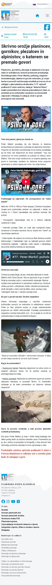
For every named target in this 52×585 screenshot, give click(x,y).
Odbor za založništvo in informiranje (16, 561)
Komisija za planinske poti (12, 564)
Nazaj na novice (11, 27)
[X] (18, 501)
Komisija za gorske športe (12, 570)
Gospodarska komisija (10, 576)
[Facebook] (3, 501)
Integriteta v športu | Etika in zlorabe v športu (20, 527)
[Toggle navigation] (47, 15)
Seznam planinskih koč (11, 513)
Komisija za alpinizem (10, 556)
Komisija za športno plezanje (13, 554)
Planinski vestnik (8, 542)
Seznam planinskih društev (12, 516)
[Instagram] (8, 501)
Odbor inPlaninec (8, 551)
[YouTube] (13, 501)
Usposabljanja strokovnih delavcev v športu (19, 524)
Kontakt (4, 510)
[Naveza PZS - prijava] (8, 4)
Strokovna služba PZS (10, 519)
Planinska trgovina (9, 521)
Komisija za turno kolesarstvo (13, 573)
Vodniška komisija (9, 548)
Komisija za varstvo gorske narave (15, 567)
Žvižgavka (5, 530)
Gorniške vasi (7, 539)
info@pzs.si (5, 495)
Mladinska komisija (9, 545)
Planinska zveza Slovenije (18, 484)
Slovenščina (42, 4)
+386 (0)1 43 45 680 (8, 493)
